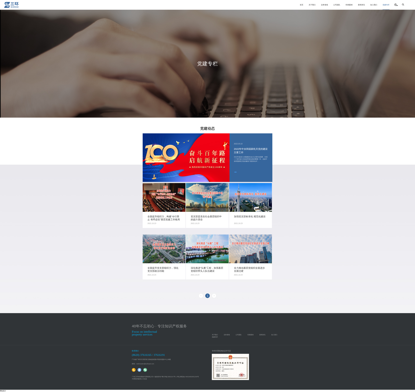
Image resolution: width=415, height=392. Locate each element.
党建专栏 (386, 5)
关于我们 (312, 5)
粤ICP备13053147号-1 (169, 377)
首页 (301, 5)
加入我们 (373, 5)
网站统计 (3, 391)
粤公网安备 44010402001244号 (188, 377)
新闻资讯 (361, 5)
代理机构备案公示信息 (139, 379)
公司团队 (336, 5)
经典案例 (349, 5)
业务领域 (324, 5)
